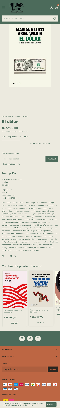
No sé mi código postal (11, 164)
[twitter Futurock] (38, 338)
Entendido (51, 404)
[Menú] (4, 7)
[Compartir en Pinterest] (15, 256)
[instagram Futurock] (22, 338)
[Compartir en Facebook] (7, 256)
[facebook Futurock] (30, 338)
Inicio (4, 117)
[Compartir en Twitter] (11, 256)
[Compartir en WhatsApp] (3, 256)
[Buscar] (54, 18)
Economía (18, 117)
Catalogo (10, 117)
